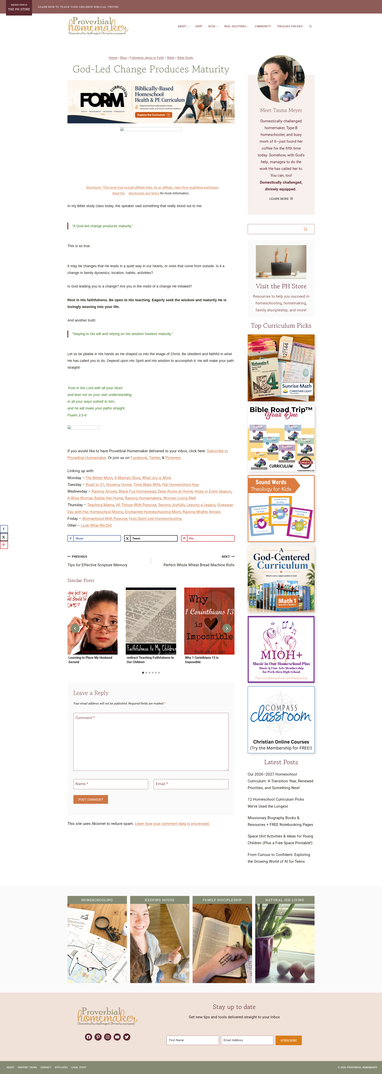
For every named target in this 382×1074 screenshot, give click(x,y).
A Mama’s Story (127, 478)
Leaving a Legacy (200, 505)
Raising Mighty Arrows (202, 512)
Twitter (154, 457)
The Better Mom (99, 478)
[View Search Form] (311, 26)
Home (113, 58)
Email (162, 784)
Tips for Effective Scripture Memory (97, 561)
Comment (85, 717)
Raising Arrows (104, 491)
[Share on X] (4, 537)
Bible (170, 58)
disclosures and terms (144, 193)
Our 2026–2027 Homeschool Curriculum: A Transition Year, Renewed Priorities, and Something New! (280, 781)
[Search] (306, 229)
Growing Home (119, 484)
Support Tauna (27, 1067)
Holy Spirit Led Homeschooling (155, 518)
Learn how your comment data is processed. (172, 823)
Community (263, 26)
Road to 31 (95, 484)
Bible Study (185, 58)
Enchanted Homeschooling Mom (153, 512)
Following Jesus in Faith (147, 58)
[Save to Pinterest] (4, 545)
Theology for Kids (290, 26)
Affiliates (61, 1067)
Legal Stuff (79, 1067)
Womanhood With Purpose (104, 518)
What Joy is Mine (156, 478)
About (10, 1067)
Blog (123, 58)
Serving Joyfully (171, 505)
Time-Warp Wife (146, 484)
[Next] (226, 628)
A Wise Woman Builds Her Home (95, 498)
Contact (46, 1067)
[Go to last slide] (75, 628)
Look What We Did (96, 525)
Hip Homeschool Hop (180, 484)
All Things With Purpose (136, 505)
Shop (198, 26)
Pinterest (172, 457)
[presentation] (92, 621)
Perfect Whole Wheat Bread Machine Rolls (199, 561)
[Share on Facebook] (4, 529)
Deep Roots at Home (175, 491)
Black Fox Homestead (137, 491)
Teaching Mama (100, 505)
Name (81, 784)
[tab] (143, 673)
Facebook (139, 457)
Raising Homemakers (143, 498)
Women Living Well (179, 498)
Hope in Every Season (213, 491)
